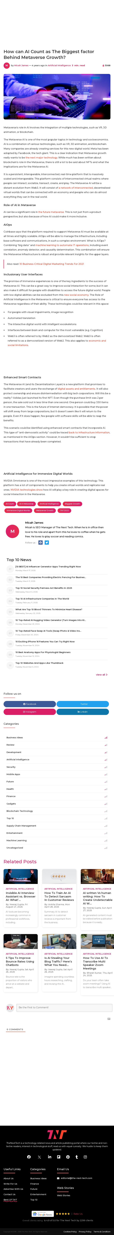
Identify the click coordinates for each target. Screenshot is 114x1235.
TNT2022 (64, 510)
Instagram (30, 711)
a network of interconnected (76, 187)
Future (33, 1189)
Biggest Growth (72, 504)
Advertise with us (13, 1189)
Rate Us (77, 1213)
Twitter (84, 704)
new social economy (76, 295)
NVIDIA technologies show (27, 489)
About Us (9, 1178)
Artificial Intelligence (59, 65)
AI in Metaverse (26, 504)
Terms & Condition (102, 1232)
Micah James (21, 65)
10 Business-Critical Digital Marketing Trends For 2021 (51, 264)
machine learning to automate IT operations (62, 245)
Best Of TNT (10, 1199)
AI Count (10, 504)
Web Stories (63, 1195)
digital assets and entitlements (76, 388)
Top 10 (33, 1199)
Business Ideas (38, 1178)
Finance (34, 1183)
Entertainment (38, 1194)
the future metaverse (51, 212)
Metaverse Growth (44, 510)
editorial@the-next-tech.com (76, 1178)
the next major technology (41, 157)
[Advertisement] (58, 33)
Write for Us (10, 1183)
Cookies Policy (70, 1232)
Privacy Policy (85, 1232)
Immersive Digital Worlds (18, 510)
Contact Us (9, 1194)
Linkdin (84, 711)
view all (100, 674)
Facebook (30, 704)
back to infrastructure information (89, 432)
